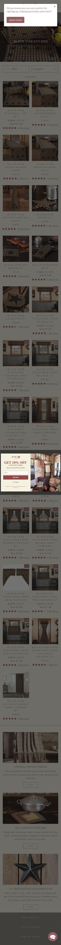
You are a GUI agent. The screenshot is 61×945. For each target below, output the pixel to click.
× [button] (54, 6)
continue (16, 477)
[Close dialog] (58, 455)
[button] (52, 936)
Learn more (15, 20)
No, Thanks (16, 482)
